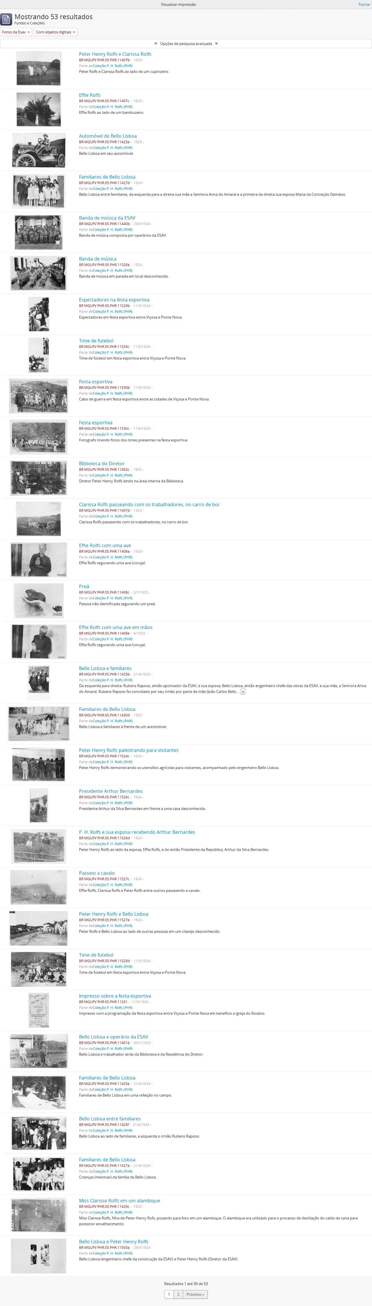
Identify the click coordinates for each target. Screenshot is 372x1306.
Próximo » (195, 1294)
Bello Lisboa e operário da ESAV (113, 1037)
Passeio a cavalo (97, 873)
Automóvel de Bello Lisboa (108, 136)
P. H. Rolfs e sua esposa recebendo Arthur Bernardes (137, 832)
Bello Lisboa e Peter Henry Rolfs (114, 1241)
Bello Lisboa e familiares (105, 668)
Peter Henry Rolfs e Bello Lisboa (114, 914)
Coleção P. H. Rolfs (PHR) (113, 65)
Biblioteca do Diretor (102, 463)
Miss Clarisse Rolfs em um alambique (119, 1200)
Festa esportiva (95, 381)
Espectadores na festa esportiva (114, 300)
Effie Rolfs (90, 95)
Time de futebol (96, 340)
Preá (84, 586)
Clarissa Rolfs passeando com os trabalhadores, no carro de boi (149, 504)
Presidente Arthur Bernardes (111, 791)
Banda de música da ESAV (107, 218)
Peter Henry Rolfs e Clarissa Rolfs (115, 54)
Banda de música (98, 259)
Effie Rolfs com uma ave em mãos (116, 627)
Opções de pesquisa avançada (186, 43)
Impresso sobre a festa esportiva (115, 996)
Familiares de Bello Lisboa (107, 177)
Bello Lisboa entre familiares (110, 1118)
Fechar (364, 4)
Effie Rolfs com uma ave (105, 545)
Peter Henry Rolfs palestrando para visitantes (129, 750)
